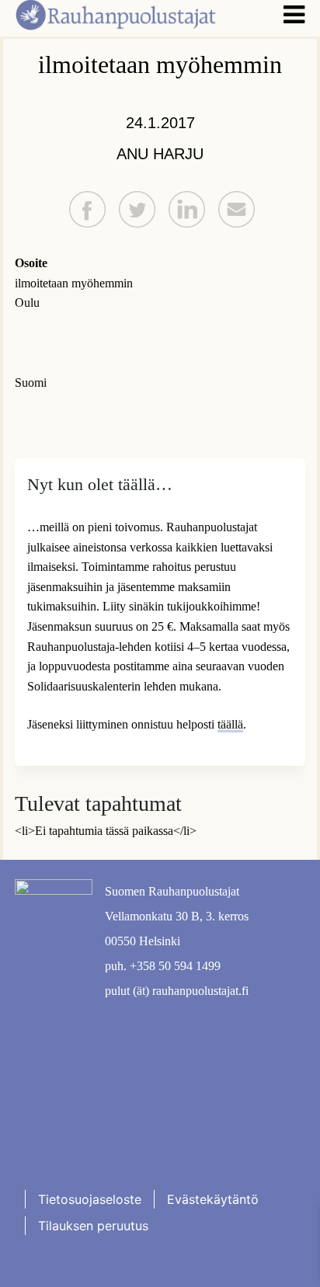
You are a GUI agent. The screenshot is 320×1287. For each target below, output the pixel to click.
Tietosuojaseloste (89, 1199)
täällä (230, 724)
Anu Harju (160, 153)
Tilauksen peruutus (93, 1225)
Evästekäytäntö (213, 1199)
